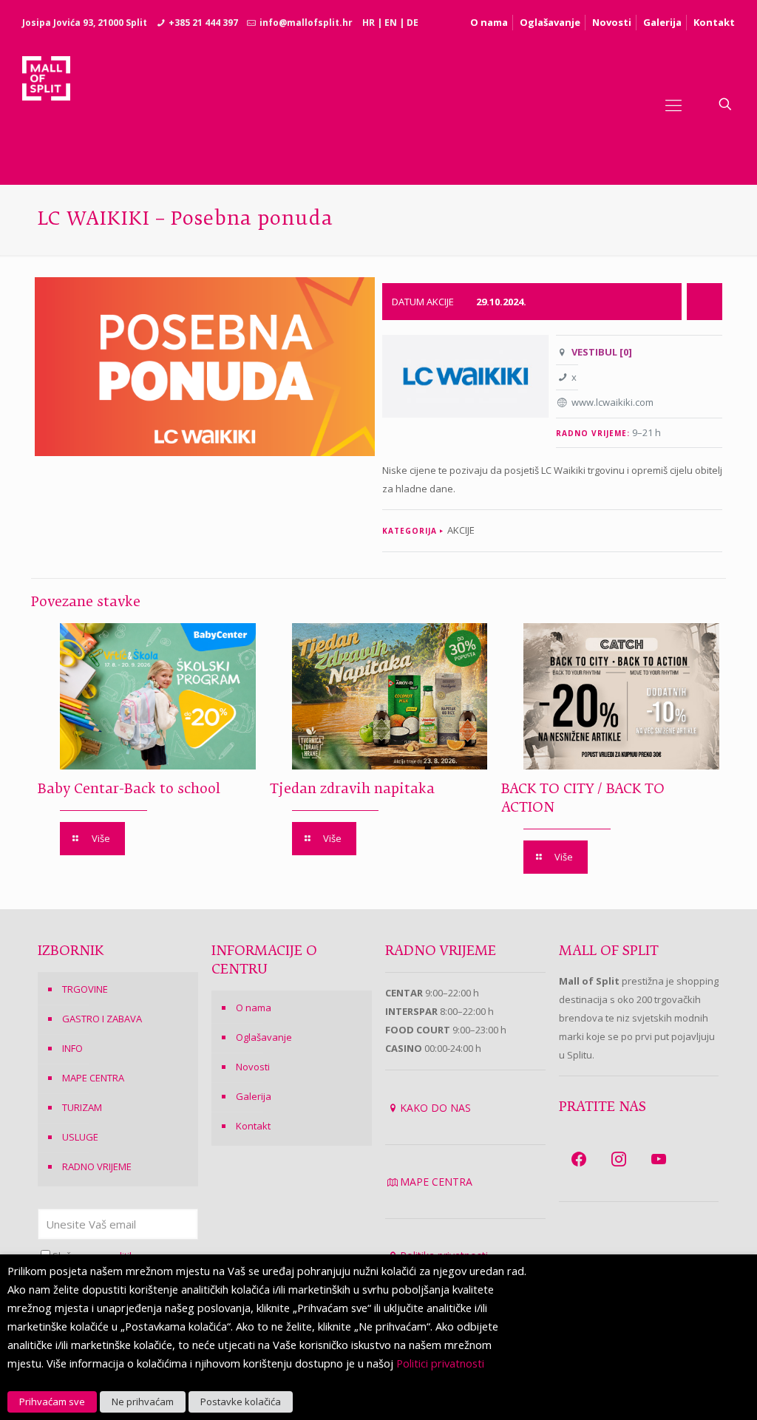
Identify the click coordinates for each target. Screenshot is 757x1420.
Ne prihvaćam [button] (143, 1401)
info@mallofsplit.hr (306, 22)
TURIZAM (82, 1107)
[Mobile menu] (673, 104)
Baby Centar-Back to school (129, 789)
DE (412, 22)
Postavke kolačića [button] (240, 1401)
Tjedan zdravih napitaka (352, 789)
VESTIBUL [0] (601, 352)
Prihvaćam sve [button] (52, 1401)
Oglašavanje (550, 22)
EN (390, 22)
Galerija (662, 22)
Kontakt (714, 22)
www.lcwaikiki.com (612, 402)
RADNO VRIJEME (97, 1166)
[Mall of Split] (46, 104)
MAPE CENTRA (93, 1077)
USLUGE (80, 1137)
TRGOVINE (85, 989)
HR (368, 22)
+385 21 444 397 (203, 22)
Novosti (611, 22)
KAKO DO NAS (435, 1108)
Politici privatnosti (440, 1363)
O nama (489, 22)
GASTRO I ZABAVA (102, 1018)
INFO (72, 1048)
